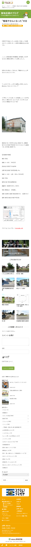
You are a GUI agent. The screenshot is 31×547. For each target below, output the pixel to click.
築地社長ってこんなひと (9, 462)
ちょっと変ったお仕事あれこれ (11, 436)
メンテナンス (6, 438)
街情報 (5, 467)
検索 (26, 480)
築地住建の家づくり (7, 501)
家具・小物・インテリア (9, 447)
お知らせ (18, 501)
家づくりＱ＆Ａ (6, 520)
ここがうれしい (7, 433)
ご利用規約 (19, 511)
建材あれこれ (7, 450)
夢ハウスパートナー (8, 505)
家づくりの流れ (7, 503)
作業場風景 (6, 444)
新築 (5, 418)
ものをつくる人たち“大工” (10, 441)
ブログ (18, 504)
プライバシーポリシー (22, 513)
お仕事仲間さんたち (8, 430)
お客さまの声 (5, 511)
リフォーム (6, 421)
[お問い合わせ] (6, 545)
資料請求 (18, 506)
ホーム (3, 499)
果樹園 (5, 412)
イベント (6, 424)
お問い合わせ (19, 508)
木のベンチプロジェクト (9, 456)
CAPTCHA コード (7, 361)
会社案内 (18, 499)
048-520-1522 (8, 528)
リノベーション (7, 515)
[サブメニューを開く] (28, 416)
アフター (5, 409)
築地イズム (6, 459)
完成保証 (5, 506)
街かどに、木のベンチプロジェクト (12, 465)
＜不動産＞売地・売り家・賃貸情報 (13, 25)
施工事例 (4, 509)
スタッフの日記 (8, 415)
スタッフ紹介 (5, 518)
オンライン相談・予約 (21, 516)
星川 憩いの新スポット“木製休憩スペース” (14, 453)
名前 (3, 348)
